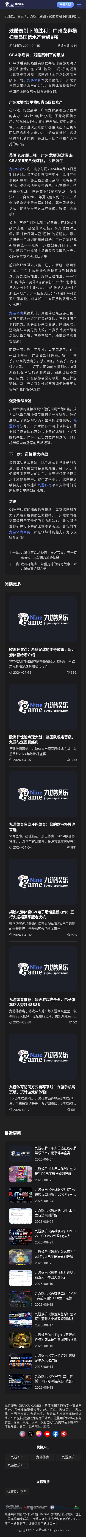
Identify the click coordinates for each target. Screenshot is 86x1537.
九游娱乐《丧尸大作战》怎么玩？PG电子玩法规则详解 (56, 1171)
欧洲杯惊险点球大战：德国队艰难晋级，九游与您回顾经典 (42, 739)
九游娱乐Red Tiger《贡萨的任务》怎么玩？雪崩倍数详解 (56, 1337)
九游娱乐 (11, 1405)
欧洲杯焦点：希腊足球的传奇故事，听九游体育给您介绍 (49, 566)
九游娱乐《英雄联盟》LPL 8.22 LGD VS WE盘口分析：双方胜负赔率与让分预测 (56, 1233)
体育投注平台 (17, 1491)
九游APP (17, 1457)
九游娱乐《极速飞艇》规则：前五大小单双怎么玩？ (56, 1274)
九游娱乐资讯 (36, 16)
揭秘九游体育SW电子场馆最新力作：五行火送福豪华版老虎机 (41, 914)
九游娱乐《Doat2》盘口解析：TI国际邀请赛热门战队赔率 (55, 1378)
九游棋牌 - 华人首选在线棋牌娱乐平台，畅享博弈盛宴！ (56, 1150)
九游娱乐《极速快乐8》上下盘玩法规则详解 (55, 1212)
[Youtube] (47, 1434)
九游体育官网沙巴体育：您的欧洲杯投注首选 (42, 827)
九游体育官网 (20, 532)
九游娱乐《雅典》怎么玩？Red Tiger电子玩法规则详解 (55, 1254)
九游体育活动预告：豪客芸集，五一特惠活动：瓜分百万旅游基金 (49, 554)
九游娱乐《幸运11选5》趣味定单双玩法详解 (55, 1357)
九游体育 (34, 80)
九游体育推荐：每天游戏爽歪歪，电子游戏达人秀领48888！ (42, 1002)
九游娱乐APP (17, 1465)
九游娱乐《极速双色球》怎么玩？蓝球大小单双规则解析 (56, 1316)
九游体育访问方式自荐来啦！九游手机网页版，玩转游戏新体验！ (42, 1089)
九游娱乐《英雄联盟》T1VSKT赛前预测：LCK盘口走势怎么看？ (56, 1295)
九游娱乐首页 (14, 16)
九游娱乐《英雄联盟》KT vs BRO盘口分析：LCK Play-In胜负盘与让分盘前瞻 (55, 1192)
